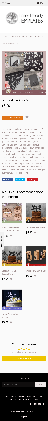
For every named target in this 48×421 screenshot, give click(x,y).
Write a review (24, 359)
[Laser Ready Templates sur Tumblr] (44, 404)
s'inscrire (40, 384)
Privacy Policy (32, 396)
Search (5, 396)
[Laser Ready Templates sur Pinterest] (35, 404)
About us (22, 396)
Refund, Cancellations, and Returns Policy (23, 399)
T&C (41, 396)
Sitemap (13, 396)
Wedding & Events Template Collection (26, 36)
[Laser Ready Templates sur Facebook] (31, 404)
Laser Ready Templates (24, 411)
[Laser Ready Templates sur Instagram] (39, 404)
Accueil (4, 36)
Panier (43, 3)
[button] (27, 117)
